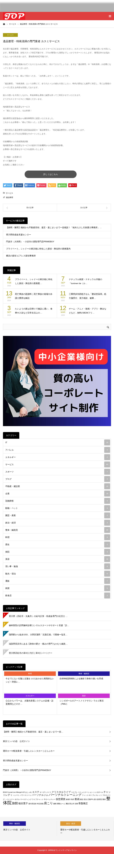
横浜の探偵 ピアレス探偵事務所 (21, 256)
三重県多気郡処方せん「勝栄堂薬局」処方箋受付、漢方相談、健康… (87, 296)
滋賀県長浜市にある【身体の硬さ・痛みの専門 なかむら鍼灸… (38, 644)
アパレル (56, 450)
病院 (56, 552)
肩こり (48, 803)
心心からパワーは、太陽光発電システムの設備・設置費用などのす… (29, 702)
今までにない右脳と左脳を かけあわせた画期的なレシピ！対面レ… (30, 680)
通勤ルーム (61, 804)
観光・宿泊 (56, 573)
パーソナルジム (40, 795)
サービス (10, 35)
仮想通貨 (60, 799)
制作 (72, 799)
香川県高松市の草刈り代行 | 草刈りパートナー (30, 653)
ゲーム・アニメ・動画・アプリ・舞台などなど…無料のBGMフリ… (87, 311)
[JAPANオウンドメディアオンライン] (14, 16)
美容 (56, 559)
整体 (104, 799)
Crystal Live (11, 792)
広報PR (90, 799)
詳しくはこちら (50, 174)
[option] (28, 828)
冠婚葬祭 (56, 501)
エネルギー (56, 457)
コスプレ (74, 792)
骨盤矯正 (83, 803)
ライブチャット (37, 799)
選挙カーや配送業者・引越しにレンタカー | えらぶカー (29, 751)
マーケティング (26, 799)
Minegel (19, 792)
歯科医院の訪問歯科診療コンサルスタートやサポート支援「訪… (39, 625)
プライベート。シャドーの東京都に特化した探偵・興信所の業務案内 (38, 249)
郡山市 (71, 804)
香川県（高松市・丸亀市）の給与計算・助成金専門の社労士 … (38, 616)
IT (56, 442)
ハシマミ (16, 795)
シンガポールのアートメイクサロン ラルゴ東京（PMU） (82, 702)
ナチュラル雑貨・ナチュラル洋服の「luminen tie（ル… (85, 281)
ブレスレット (97, 795)
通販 (56, 581)
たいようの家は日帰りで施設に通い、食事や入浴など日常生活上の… (33, 311)
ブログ (56, 479)
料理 (56, 537)
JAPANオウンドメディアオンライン (62, 850)
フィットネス (87, 795)
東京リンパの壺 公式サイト (16, 741)
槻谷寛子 (23, 803)
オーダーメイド (45, 792)
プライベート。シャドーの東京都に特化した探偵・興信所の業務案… (33, 281)
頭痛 (76, 804)
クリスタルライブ (61, 792)
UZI (23, 792)
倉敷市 (68, 799)
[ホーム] (4, 24)
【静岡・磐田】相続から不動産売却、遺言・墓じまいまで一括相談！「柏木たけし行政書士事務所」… (54, 227)
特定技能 (40, 804)
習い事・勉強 (56, 566)
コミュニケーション (85, 792)
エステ (35, 792)
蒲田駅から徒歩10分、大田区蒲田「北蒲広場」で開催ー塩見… (38, 634)
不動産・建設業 (56, 486)
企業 (56, 493)
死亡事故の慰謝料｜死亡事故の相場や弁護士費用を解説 (33, 296)
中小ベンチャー (49, 799)
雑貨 (56, 588)
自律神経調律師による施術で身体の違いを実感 (81, 678)
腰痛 (55, 804)
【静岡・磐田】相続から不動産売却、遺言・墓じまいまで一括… (33, 732)
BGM (5, 792)
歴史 (56, 544)
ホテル (17, 799)
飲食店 (56, 595)
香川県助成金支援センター (18, 234)
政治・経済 (56, 522)
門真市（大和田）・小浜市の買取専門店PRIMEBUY (30, 241)
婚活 (81, 799)
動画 (77, 799)
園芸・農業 (56, 515)
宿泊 (85, 799)
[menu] (110, 16)
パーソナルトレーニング (65, 794)
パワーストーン (25, 795)
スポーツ (56, 472)
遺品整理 (9, 197)
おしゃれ (28, 792)
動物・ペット (56, 508)
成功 (95, 799)
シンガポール (98, 792)
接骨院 (99, 799)
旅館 (15, 803)
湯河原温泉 (32, 804)
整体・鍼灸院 (56, 530)
